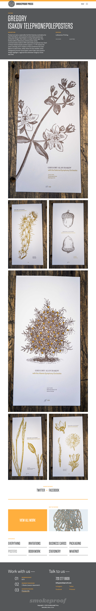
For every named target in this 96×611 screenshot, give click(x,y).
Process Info (25, 591)
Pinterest (72, 589)
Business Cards (57, 543)
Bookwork (34, 551)
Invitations (34, 543)
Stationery (55, 551)
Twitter (41, 490)
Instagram (59, 586)
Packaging (75, 543)
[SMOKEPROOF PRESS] (20, 7)
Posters (10, 13)
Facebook (54, 490)
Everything (14, 543)
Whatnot (74, 551)
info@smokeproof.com (63, 583)
